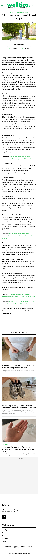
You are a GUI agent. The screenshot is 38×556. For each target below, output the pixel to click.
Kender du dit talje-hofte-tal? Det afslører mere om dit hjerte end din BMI (18, 366)
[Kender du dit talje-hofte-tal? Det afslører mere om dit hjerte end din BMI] (19, 349)
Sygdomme (5, 363)
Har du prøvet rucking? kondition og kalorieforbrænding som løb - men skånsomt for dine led (17, 236)
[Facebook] (4, 517)
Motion (11, 12)
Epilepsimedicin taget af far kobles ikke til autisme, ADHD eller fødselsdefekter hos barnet (19, 449)
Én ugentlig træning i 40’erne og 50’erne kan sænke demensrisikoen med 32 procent (19, 406)
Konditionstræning (23, 12)
